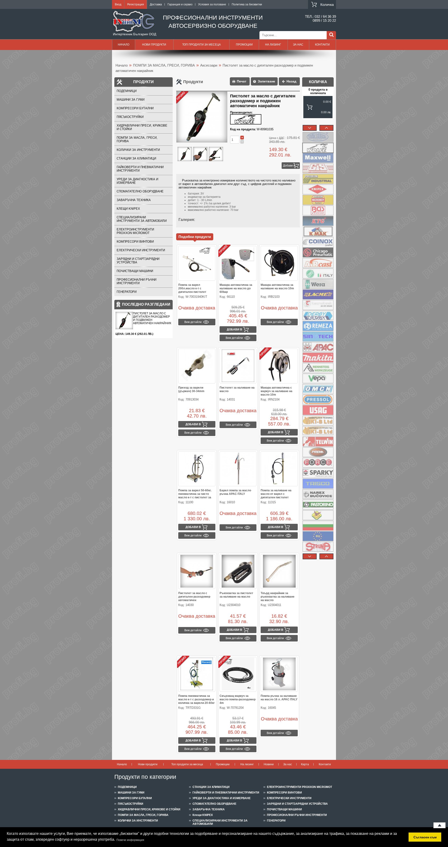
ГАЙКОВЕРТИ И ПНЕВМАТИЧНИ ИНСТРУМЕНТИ (140, 168)
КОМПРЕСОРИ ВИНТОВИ (135, 241)
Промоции (244, 44)
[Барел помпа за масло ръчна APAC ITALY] (238, 469)
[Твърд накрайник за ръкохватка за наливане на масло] (279, 571)
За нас (298, 44)
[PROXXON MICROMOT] (318, 200)
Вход (118, 4)
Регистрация (135, 4)
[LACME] (318, 294)
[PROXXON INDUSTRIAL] (318, 179)
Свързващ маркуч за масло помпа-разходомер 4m (238, 699)
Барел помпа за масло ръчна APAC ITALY (235, 492)
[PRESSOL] (318, 399)
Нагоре (439, 825)
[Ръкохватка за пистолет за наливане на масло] (238, 571)
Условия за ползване (212, 4)
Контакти (322, 44)
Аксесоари (208, 65)
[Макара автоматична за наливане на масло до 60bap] (238, 263)
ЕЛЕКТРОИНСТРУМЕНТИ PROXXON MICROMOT (135, 231)
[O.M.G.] (318, 273)
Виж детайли (193, 322)
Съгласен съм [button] (425, 837)
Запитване (266, 81)
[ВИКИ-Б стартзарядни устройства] (318, 431)
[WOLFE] (318, 147)
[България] (318, 526)
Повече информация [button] (130, 840)
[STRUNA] (318, 547)
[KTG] (318, 221)
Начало (123, 44)
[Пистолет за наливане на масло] (238, 366)
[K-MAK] (318, 231)
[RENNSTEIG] (318, 368)
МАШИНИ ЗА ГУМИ (130, 99)
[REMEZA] (318, 326)
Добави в (289, 165)
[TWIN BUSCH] (318, 137)
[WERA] (318, 284)
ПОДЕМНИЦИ (126, 91)
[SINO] (318, 336)
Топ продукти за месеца (201, 44)
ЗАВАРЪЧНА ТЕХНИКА (134, 200)
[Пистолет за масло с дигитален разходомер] (184, 154)
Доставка (156, 4)
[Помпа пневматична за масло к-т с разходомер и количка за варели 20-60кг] (197, 674)
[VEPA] (318, 378)
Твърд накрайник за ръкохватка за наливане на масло (277, 597)
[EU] (318, 536)
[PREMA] (318, 452)
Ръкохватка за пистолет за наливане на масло (236, 595)
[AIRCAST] (318, 263)
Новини (269, 764)
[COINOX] (318, 242)
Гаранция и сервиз (180, 4)
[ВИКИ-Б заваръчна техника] (318, 420)
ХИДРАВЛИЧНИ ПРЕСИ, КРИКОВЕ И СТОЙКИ (142, 127)
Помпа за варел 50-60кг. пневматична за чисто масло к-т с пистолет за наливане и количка (194, 496)
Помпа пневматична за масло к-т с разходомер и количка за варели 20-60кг (196, 699)
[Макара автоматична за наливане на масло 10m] (279, 263)
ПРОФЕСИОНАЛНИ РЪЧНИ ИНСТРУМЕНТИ (136, 281)
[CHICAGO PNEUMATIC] (318, 252)
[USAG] (318, 410)
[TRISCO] (318, 484)
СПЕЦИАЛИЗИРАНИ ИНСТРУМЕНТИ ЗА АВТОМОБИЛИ (142, 219)
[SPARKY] (318, 473)
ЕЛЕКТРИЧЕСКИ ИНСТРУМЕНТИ (141, 250)
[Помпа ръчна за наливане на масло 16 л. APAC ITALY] (279, 674)
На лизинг (273, 44)
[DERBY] (318, 315)
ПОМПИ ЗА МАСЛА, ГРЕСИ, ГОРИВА (164, 65)
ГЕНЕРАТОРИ (126, 292)
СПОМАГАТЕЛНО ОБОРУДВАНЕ (140, 191)
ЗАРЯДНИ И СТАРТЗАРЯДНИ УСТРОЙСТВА (138, 260)
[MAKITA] (318, 357)
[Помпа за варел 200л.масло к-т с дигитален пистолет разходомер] (197, 263)
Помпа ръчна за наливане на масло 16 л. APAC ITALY (279, 697)
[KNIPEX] (318, 189)
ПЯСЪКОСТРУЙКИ (130, 117)
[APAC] (318, 347)
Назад (291, 81)
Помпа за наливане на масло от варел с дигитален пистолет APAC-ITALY (276, 496)
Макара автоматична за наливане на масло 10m (277, 286)
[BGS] (318, 210)
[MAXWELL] (318, 158)
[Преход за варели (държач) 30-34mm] (197, 366)
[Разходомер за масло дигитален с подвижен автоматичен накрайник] (200, 154)
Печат (241, 81)
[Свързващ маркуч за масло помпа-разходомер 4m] (238, 674)
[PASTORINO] (318, 505)
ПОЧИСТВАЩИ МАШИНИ (135, 271)
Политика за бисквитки (247, 4)
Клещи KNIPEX (128, 208)
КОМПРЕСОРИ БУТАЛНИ (135, 108)
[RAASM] (318, 515)
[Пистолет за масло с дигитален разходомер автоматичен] (197, 571)
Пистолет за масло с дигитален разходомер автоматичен (194, 597)
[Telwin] (318, 442)
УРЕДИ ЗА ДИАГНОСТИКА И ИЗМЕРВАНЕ (137, 180)
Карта (305, 764)
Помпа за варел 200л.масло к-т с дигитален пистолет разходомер (192, 290)
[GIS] (318, 168)
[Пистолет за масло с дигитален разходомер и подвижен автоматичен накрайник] (216, 154)
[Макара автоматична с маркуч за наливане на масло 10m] (279, 366)
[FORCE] (318, 463)
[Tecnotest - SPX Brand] (318, 305)
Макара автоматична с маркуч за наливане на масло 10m (276, 391)
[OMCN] (318, 389)
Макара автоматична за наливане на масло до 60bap (236, 288)
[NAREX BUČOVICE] (318, 494)
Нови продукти (154, 44)
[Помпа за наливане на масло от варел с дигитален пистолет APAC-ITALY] (279, 469)
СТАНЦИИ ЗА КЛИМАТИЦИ (136, 158)
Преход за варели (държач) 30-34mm (191, 389)
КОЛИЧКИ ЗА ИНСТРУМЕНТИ (138, 150)
